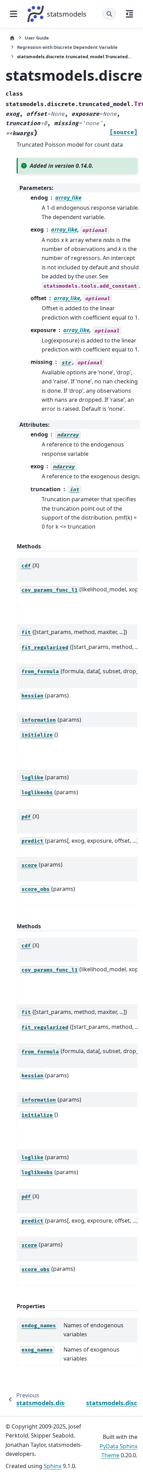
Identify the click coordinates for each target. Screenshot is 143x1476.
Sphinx (52, 1466)
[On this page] (129, 14)
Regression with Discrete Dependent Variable (67, 47)
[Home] (12, 38)
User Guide (37, 38)
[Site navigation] (14, 14)
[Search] (109, 14)
